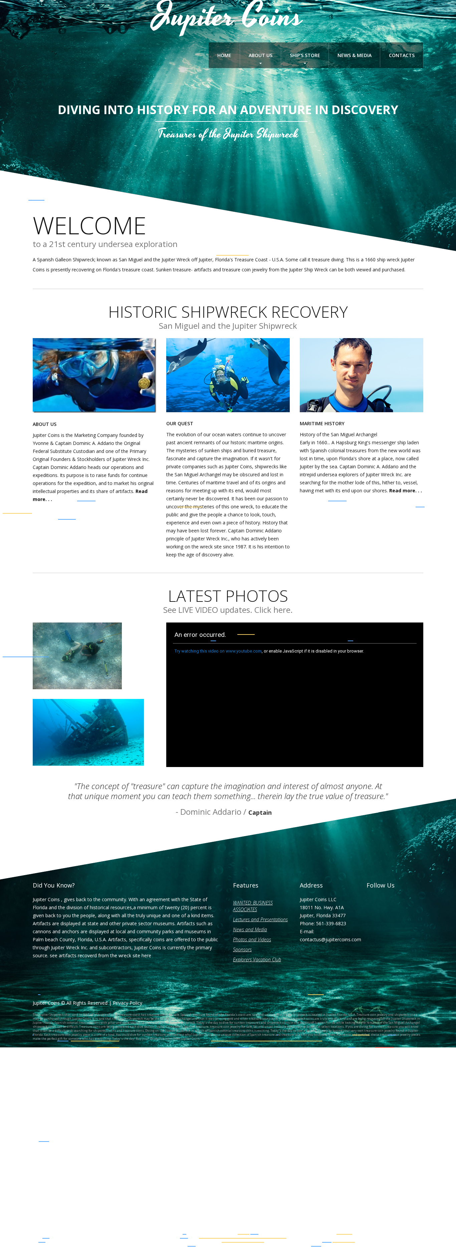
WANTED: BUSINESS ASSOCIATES (253, 906)
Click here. (273, 609)
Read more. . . (405, 490)
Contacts (402, 55)
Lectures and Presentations (260, 919)
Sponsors (242, 949)
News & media (354, 55)
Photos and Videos (252, 939)
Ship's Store (305, 55)
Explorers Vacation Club (257, 959)
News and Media (250, 929)
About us (260, 55)
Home (224, 55)
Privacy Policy (127, 1003)
